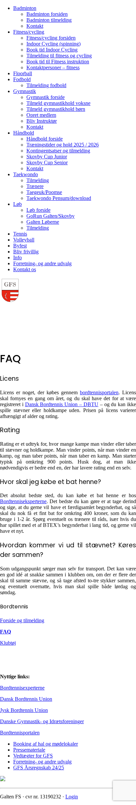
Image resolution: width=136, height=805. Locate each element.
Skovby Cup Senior (47, 162)
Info (17, 257)
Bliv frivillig (26, 251)
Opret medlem (41, 115)
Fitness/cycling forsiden (51, 38)
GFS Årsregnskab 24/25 (38, 767)
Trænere (35, 186)
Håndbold (23, 133)
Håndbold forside (44, 139)
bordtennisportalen (99, 392)
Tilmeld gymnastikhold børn (55, 109)
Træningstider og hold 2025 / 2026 (62, 144)
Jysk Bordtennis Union (24, 710)
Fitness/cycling (28, 32)
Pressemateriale (29, 750)
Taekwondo (25, 174)
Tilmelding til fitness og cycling (59, 55)
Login (71, 796)
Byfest (20, 245)
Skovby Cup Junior (46, 156)
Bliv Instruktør (41, 121)
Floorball (22, 73)
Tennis (20, 234)
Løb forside (38, 210)
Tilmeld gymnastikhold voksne (58, 103)
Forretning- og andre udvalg (42, 263)
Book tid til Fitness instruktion (57, 61)
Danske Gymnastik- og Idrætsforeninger (42, 721)
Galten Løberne (42, 222)
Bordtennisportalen (20, 732)
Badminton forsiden (47, 14)
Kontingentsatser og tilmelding (58, 150)
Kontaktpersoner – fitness (53, 67)
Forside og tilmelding (22, 620)
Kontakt (34, 26)
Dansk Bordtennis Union (26, 699)
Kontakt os (24, 269)
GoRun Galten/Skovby (50, 216)
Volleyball (23, 239)
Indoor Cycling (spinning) (53, 44)
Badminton (24, 8)
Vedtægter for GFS (33, 755)
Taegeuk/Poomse (44, 192)
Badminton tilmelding (49, 20)
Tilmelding (37, 180)
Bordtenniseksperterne (23, 501)
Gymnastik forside (45, 97)
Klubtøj (8, 643)
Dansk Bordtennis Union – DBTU (61, 404)
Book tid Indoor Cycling (52, 49)
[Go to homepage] (10, 301)
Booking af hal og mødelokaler (45, 744)
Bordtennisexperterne (22, 688)
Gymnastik (24, 91)
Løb (17, 204)
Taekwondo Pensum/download (58, 198)
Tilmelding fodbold (46, 85)
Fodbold (22, 79)
